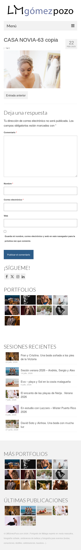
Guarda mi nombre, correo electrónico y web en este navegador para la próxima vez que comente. (40, 238)
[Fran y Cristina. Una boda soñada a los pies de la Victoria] (12, 510)
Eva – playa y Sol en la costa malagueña (46, 381)
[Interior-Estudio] (60, 310)
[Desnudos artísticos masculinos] (28, 310)
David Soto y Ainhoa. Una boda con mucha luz (47, 425)
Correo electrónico (14, 199)
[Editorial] (44, 485)
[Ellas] (12, 310)
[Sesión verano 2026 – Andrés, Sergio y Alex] (28, 510)
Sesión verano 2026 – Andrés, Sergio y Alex (48, 370)
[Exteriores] (12, 320)
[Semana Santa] (12, 300)
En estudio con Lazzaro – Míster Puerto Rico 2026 (48, 410)
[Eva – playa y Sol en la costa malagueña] (44, 510)
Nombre (8, 183)
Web (6, 215)
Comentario (10, 132)
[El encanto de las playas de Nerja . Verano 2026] (60, 510)
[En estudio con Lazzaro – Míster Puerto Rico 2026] (12, 521)
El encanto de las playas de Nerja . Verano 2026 (47, 395)
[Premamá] (28, 300)
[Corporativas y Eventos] (60, 300)
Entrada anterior (16, 95)
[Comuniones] (28, 485)
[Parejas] (60, 485)
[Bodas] (44, 310)
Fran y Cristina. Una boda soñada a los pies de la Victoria (47, 357)
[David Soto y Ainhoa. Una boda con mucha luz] (28, 521)
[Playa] (44, 300)
